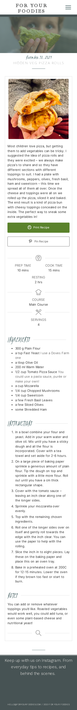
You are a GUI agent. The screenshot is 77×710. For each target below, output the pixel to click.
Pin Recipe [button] (41, 241)
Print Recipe (41, 227)
